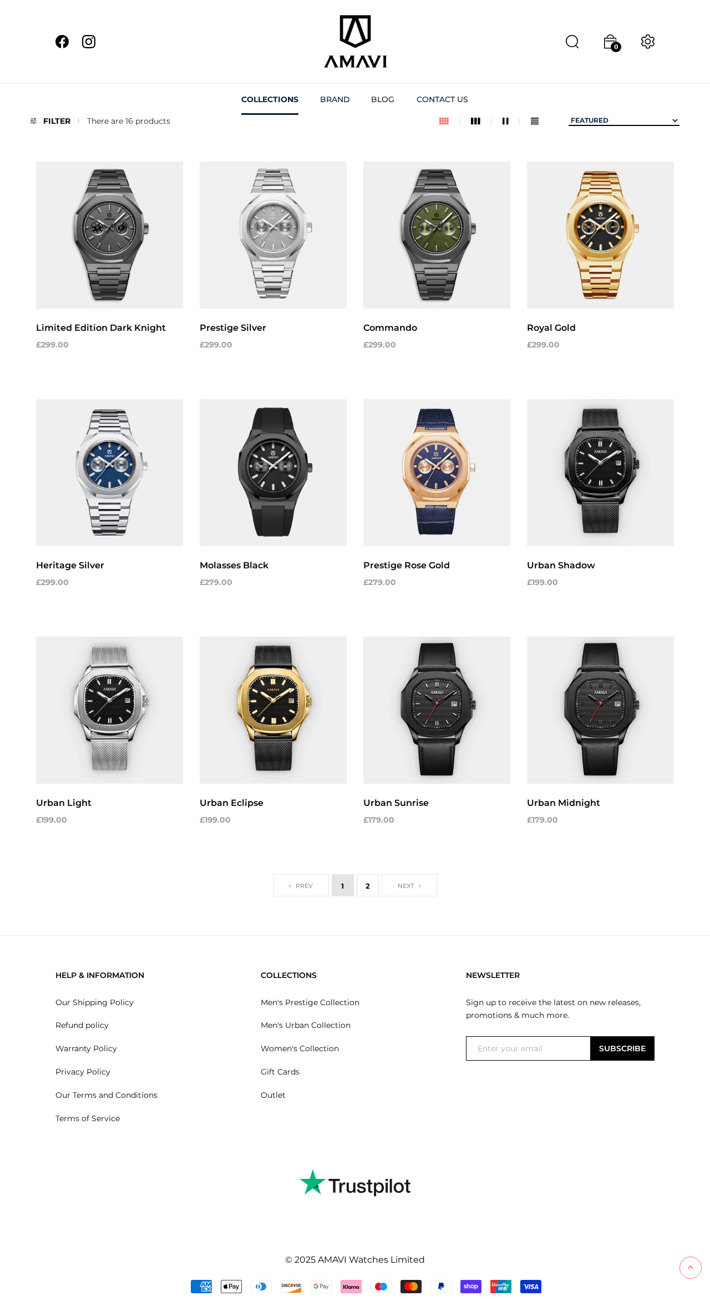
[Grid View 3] (481, 121)
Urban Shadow (561, 565)
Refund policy (82, 1025)
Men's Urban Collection (306, 1025)
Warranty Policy (86, 1048)
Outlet (273, 1095)
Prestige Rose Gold (406, 565)
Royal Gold (551, 327)
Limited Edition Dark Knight (101, 327)
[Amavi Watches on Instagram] (88, 41)
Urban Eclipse (231, 803)
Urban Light (64, 803)
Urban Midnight (563, 803)
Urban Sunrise (396, 803)
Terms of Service (87, 1118)
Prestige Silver (233, 327)
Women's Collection (300, 1048)
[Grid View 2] (511, 121)
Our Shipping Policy (94, 1002)
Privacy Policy (82, 1072)
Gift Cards (280, 1072)
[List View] (535, 121)
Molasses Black (234, 565)
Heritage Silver (70, 565)
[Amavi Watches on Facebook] (62, 41)
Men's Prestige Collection (310, 1002)
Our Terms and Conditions (106, 1095)
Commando (390, 327)
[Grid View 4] (449, 121)
